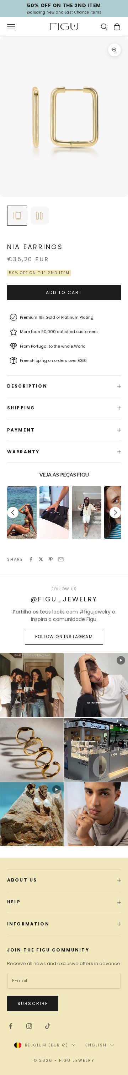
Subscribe (32, 1003)
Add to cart (64, 292)
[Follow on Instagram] (29, 1026)
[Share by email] (61, 559)
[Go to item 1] (17, 216)
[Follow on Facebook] (10, 1026)
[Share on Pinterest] (51, 559)
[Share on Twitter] (41, 559)
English (96, 1045)
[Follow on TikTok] (47, 1026)
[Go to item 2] (40, 216)
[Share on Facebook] (31, 559)
